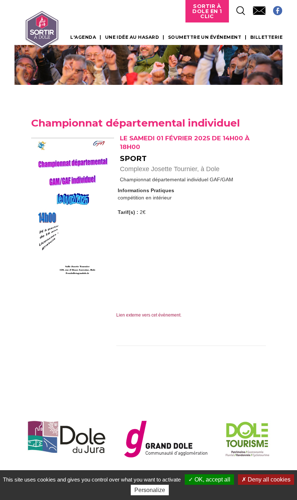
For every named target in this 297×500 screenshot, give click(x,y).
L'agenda (83, 37)
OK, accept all (211, 479)
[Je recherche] (237, 8)
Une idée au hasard (132, 37)
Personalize (149, 490)
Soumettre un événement (205, 37)
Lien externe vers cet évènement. (148, 315)
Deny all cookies (268, 479)
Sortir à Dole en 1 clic (207, 11)
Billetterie (266, 37)
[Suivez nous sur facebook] (274, 8)
